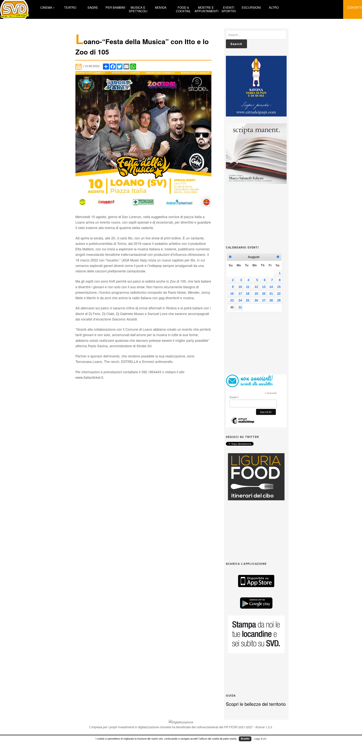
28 (271, 300)
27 (263, 300)
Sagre (92, 7)
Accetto (245, 738)
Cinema (47, 7)
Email (234, 397)
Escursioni (251, 7)
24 (240, 300)
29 (279, 300)
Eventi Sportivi (229, 9)
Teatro (70, 7)
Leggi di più (260, 738)
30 (232, 307)
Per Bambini (115, 7)
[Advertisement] (256, 214)
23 (232, 300)
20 (263, 293)
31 (240, 307)
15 (279, 286)
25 (247, 300)
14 (271, 286)
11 (247, 286)
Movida (160, 7)
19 (256, 293)
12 (256, 286)
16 (232, 293)
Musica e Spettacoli (138, 9)
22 (279, 293)
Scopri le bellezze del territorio (256, 704)
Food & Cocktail (183, 9)
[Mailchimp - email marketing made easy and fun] (243, 422)
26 (256, 300)
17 (240, 293)
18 (247, 293)
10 (240, 286)
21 (271, 293)
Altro (274, 7)
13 (263, 286)
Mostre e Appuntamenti (206, 9)
